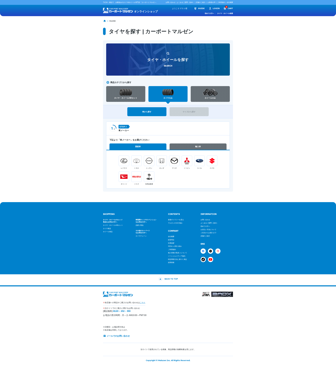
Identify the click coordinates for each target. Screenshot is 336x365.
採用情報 (171, 262)
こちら (142, 302)
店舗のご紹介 (200, 2)
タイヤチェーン (141, 236)
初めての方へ (209, 13)
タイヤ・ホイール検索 (225, 13)
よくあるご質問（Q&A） (185, 2)
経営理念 (171, 240)
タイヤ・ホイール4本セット (113, 225)
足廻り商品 (139, 225)
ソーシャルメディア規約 (176, 256)
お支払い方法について (208, 229)
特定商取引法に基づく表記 (177, 259)
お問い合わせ (170, 2)
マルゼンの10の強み (175, 223)
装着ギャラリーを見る (176, 220)
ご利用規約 (221, 2)
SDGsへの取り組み (175, 246)
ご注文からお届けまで (208, 233)
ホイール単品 (107, 232)
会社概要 (230, 2)
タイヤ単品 (107, 228)
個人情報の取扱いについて (177, 253)
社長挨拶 (171, 243)
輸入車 (198, 146)
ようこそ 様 (179, 8)
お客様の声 (211, 2)
